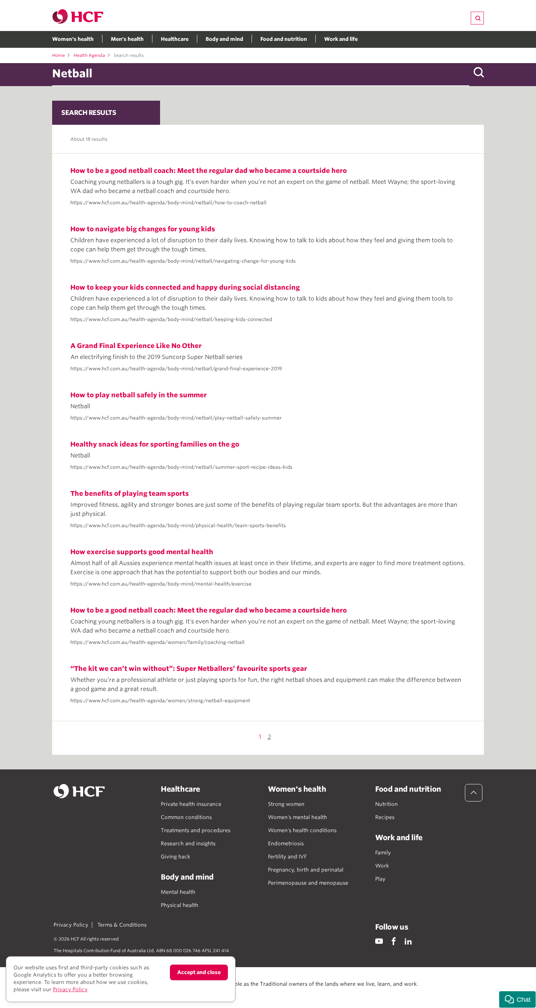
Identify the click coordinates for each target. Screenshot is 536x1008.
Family (383, 853)
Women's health (73, 39)
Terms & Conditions (122, 925)
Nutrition (386, 804)
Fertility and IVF (287, 857)
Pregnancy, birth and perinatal (305, 870)
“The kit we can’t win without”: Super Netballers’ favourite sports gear (188, 668)
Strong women (286, 804)
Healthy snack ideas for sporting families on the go (154, 444)
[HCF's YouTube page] (379, 941)
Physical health (179, 905)
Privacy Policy (71, 925)
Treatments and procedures (195, 830)
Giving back (175, 857)
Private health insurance (191, 804)
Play (380, 879)
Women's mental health (297, 817)
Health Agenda (89, 55)
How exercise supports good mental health (141, 552)
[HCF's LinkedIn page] (408, 941)
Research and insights (188, 843)
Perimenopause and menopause (308, 883)
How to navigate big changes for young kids (142, 229)
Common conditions (186, 817)
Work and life (341, 39)
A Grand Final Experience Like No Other (136, 345)
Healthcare (175, 39)
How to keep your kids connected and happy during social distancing (185, 287)
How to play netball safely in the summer (138, 395)
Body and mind (224, 39)
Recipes (385, 817)
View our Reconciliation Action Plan (134, 991)
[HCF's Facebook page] (393, 941)
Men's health (127, 39)
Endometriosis (286, 843)
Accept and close (199, 972)
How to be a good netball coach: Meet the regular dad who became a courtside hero (208, 170)
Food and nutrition (283, 39)
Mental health (178, 892)
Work (382, 866)
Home (58, 55)
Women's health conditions (302, 830)
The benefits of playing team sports (129, 493)
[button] (517, 999)
